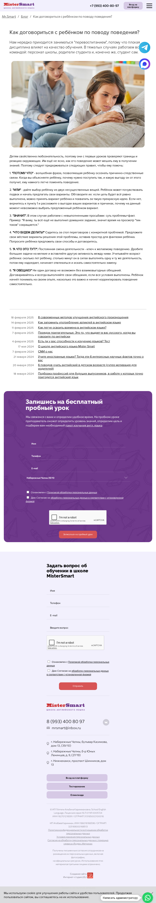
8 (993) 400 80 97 (66, 721)
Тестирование (77, 786)
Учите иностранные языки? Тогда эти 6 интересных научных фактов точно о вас (91, 358)
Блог (24, 16)
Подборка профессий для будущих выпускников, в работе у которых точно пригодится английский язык (90, 375)
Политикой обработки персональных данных (72, 492)
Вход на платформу (133, 5)
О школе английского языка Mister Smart (66, 346)
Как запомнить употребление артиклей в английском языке (79, 322)
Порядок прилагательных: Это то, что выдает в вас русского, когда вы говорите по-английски (86, 334)
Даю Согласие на (74, 499)
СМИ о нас (45, 351)
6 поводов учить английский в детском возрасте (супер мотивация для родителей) (87, 367)
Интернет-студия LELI (75, 877)
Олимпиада (77, 795)
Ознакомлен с (63, 492)
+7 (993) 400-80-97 (104, 6)
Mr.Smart (9, 16)
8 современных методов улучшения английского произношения (83, 317)
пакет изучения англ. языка (83, 425)
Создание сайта (78, 873)
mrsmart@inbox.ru (66, 728)
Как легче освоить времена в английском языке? (72, 328)
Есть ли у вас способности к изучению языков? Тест (74, 341)
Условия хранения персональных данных (78, 836)
